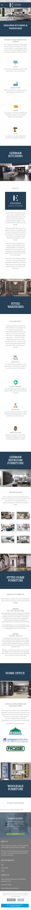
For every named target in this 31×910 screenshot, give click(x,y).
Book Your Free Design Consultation (15, 905)
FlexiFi (3, 871)
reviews (15, 603)
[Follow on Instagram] (19, 1)
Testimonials (4, 868)
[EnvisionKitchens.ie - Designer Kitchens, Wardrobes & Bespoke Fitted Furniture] (15, 5)
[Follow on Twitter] (21, 1)
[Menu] (2, 5)
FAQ (2, 865)
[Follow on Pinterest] (22, 1)
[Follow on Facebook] (18, 1)
